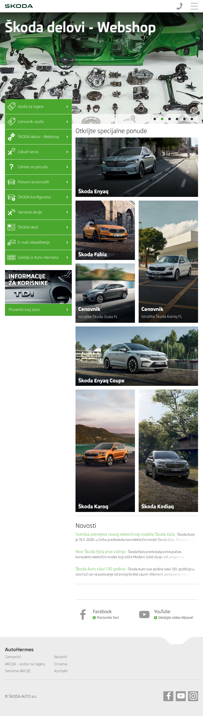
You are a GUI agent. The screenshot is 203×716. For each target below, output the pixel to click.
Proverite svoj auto (24, 309)
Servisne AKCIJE (18, 671)
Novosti (86, 525)
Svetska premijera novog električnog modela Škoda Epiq (125, 534)
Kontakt (61, 671)
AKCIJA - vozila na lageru (25, 664)
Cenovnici (13, 656)
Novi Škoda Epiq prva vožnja (100, 551)
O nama (60, 664)
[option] (101, 68)
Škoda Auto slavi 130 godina (100, 568)
